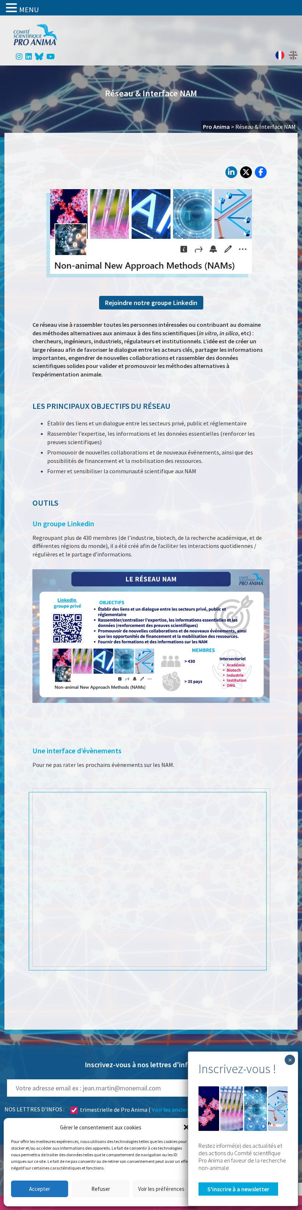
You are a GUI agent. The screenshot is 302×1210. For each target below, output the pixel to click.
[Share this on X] (246, 172)
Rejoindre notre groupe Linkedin (151, 302)
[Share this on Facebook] (261, 172)
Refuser (100, 1188)
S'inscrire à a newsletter (238, 1189)
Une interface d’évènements (77, 750)
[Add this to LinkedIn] (231, 172)
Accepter (39, 1188)
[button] (186, 1127)
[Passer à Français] (279, 55)
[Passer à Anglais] (293, 55)
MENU (29, 9)
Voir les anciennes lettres (184, 1109)
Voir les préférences (161, 1188)
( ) (149, 1109)
